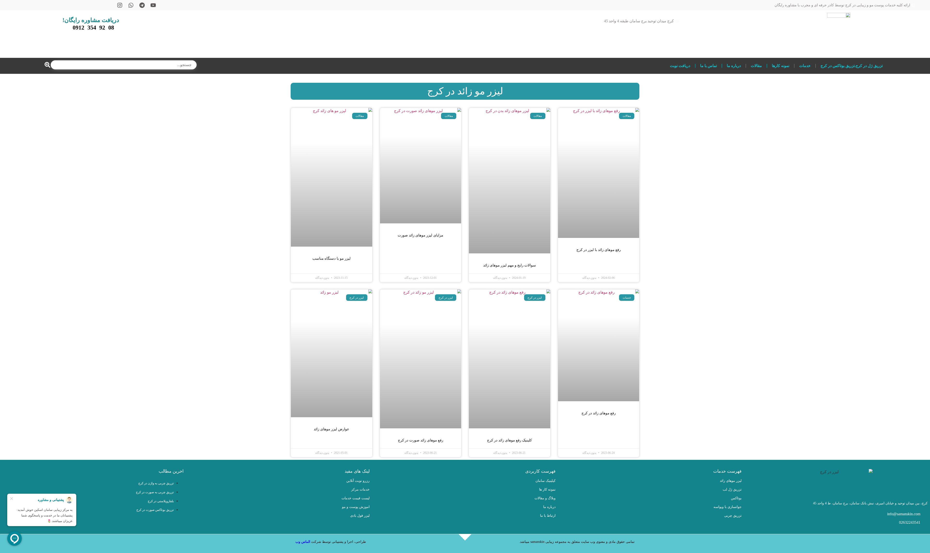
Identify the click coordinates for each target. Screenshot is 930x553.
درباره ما (734, 66)
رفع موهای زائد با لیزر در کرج (598, 250)
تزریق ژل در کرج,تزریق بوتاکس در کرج (852, 66)
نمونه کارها (780, 66)
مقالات (756, 66)
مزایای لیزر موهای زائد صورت (420, 235)
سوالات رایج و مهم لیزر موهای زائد (509, 265)
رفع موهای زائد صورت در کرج (420, 440)
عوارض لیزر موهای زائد (331, 429)
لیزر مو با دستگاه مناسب (331, 258)
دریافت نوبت (680, 66)
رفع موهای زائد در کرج (598, 413)
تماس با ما (708, 66)
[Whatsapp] (131, 5)
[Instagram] (120, 5)
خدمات (805, 66)
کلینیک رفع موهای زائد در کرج (509, 440)
